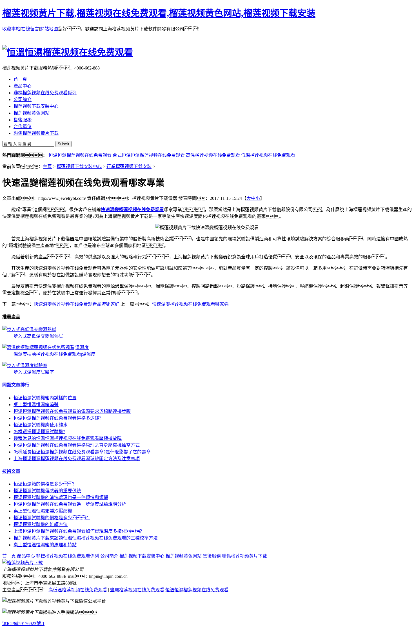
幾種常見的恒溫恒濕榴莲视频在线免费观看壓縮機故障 (68, 438)
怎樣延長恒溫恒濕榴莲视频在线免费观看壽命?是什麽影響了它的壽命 (82, 451)
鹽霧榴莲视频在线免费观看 (137, 589)
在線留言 (30, 28)
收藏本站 (11, 28)
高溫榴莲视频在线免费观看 (213, 155)
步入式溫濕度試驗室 (34, 372)
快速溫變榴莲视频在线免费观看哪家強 (190, 304)
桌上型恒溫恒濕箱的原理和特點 (45, 544)
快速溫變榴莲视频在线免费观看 (132, 209)
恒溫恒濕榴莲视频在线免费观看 (80, 155)
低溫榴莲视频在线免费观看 (268, 155)
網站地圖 (49, 28)
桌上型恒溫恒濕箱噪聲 (36, 404)
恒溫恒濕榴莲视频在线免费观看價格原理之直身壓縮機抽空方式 (77, 445)
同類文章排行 (15, 384)
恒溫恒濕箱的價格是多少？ (45, 484)
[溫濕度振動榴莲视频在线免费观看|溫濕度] (45, 347)
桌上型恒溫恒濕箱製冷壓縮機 (43, 511)
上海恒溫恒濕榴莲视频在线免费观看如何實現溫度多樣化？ (79, 531)
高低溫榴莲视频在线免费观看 (77, 589)
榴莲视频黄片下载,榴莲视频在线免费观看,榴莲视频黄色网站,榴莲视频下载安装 (158, 13)
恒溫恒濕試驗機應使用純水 (41, 424)
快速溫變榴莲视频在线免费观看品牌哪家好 (76, 304)
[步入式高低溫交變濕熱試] (29, 329)
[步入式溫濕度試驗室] (24, 365)
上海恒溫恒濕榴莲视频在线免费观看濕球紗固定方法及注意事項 (77, 458)
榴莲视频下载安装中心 (79, 166)
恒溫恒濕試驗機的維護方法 (41, 524)
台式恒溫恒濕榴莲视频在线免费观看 (149, 155)
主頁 (47, 166)
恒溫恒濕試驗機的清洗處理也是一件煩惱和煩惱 (61, 497)
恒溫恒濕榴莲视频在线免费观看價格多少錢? (57, 418)
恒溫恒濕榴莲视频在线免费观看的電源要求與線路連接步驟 (72, 411)
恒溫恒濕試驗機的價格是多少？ (52, 517)
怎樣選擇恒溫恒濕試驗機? (39, 431)
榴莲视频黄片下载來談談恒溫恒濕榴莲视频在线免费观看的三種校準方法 (86, 538)
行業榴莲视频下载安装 (129, 166)
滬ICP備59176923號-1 (23, 623)
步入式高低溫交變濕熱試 (38, 336)
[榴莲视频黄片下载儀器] (22, 562)
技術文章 (11, 471)
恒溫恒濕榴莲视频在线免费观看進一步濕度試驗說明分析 (70, 504)
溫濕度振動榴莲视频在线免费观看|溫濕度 (54, 354)
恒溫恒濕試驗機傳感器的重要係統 (47, 490)
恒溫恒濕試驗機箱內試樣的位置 (45, 397)
